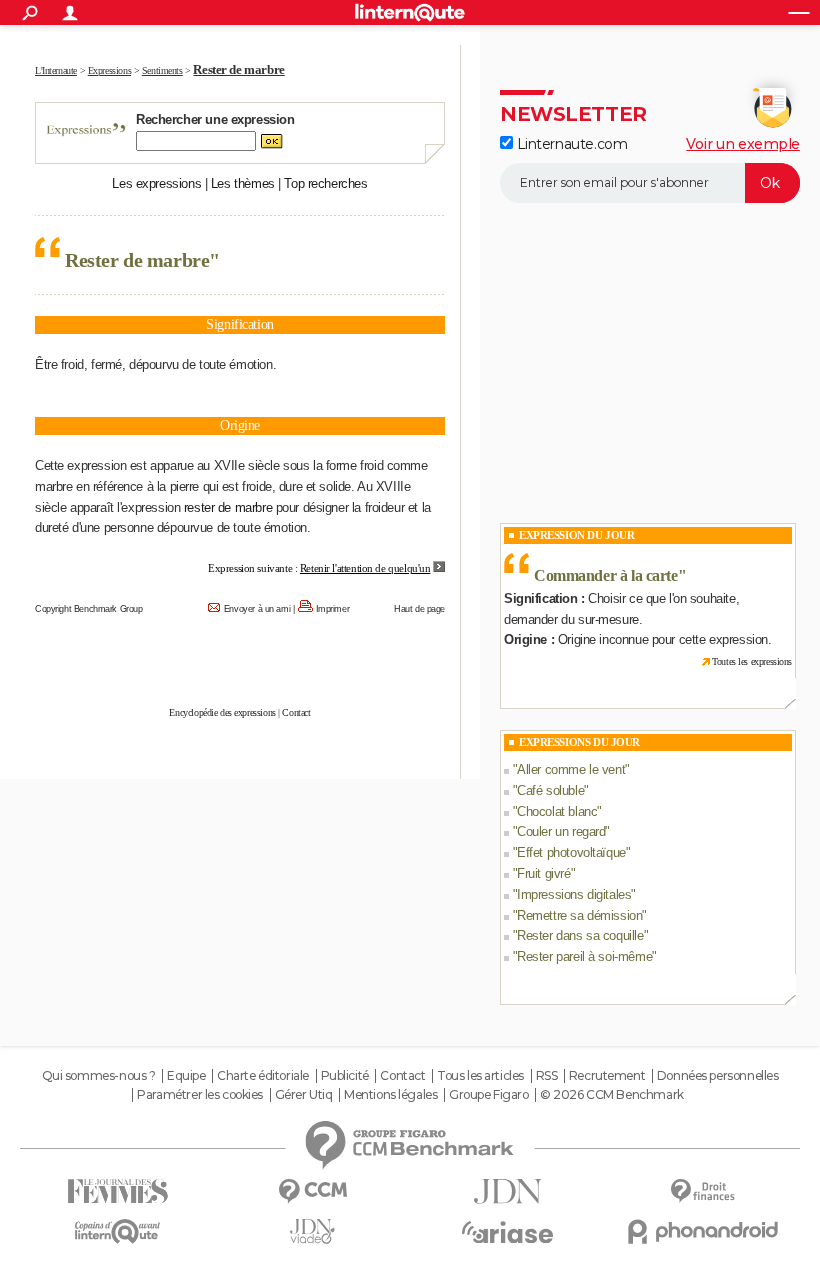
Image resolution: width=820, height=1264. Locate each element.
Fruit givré (543, 873)
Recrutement (607, 1076)
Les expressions (156, 183)
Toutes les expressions (752, 661)
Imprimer (333, 609)
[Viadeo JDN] (312, 1231)
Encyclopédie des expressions (222, 712)
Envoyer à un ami (257, 609)
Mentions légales (390, 1095)
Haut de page (419, 609)
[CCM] (312, 1191)
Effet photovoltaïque (571, 852)
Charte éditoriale (263, 1076)
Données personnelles (718, 1076)
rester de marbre (228, 507)
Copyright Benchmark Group (89, 609)
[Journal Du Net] (507, 1191)
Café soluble (550, 790)
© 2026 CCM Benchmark (612, 1095)
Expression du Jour (576, 535)
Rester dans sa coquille (580, 935)
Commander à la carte (606, 575)
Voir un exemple (743, 144)
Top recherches (325, 183)
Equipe (186, 1076)
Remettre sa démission (579, 915)
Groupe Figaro (489, 1095)
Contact (296, 712)
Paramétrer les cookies (200, 1095)
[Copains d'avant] (117, 1231)
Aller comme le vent (571, 769)
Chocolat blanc (557, 811)
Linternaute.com (570, 144)
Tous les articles (480, 1076)
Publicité (345, 1076)
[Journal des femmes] (117, 1191)
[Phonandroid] (702, 1231)
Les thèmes (243, 183)
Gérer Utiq (304, 1095)
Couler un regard (561, 831)
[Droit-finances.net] (702, 1191)
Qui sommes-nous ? (99, 1076)
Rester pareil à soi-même (584, 956)
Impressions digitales (574, 894)
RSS (547, 1076)
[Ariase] (507, 1232)
